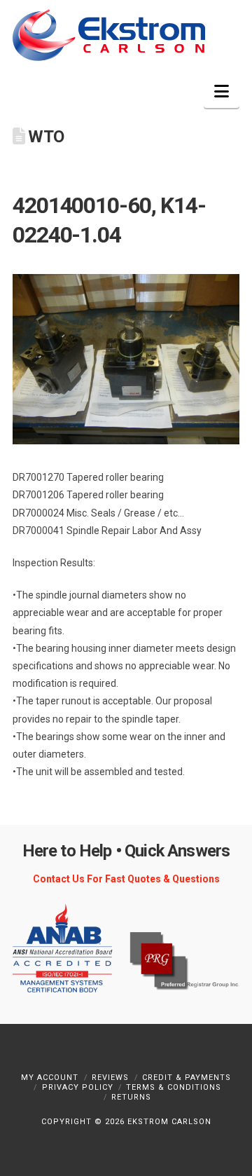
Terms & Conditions (173, 1087)
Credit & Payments (186, 1077)
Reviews (110, 1077)
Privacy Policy (77, 1087)
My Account (49, 1077)
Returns (131, 1097)
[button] (221, 91)
